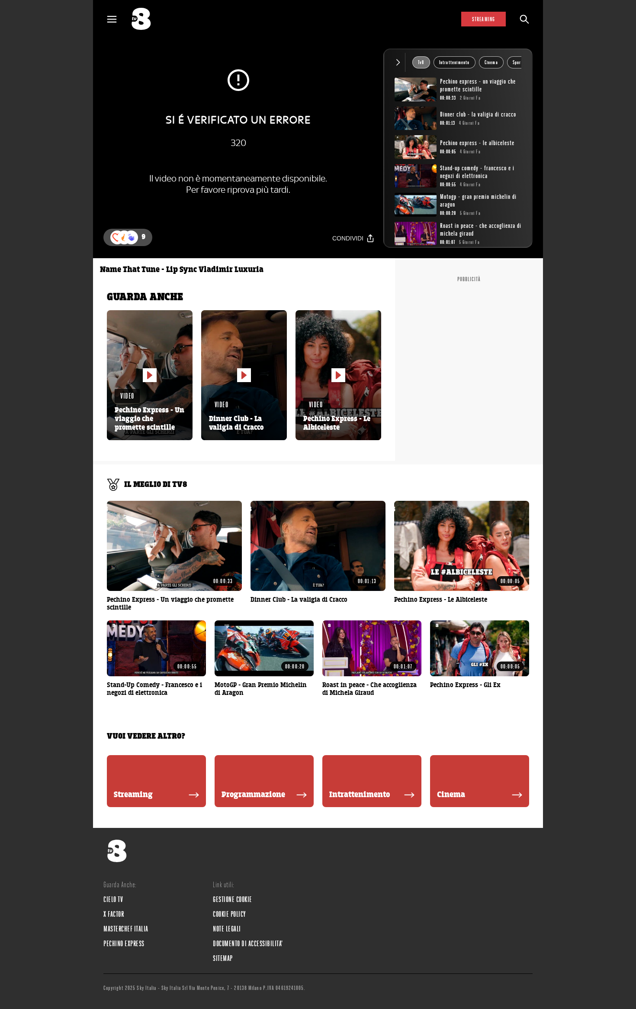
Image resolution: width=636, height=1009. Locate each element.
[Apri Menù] (117, 19)
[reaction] (131, 237)
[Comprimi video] (400, 62)
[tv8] (145, 19)
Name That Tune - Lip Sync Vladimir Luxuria (181, 270)
